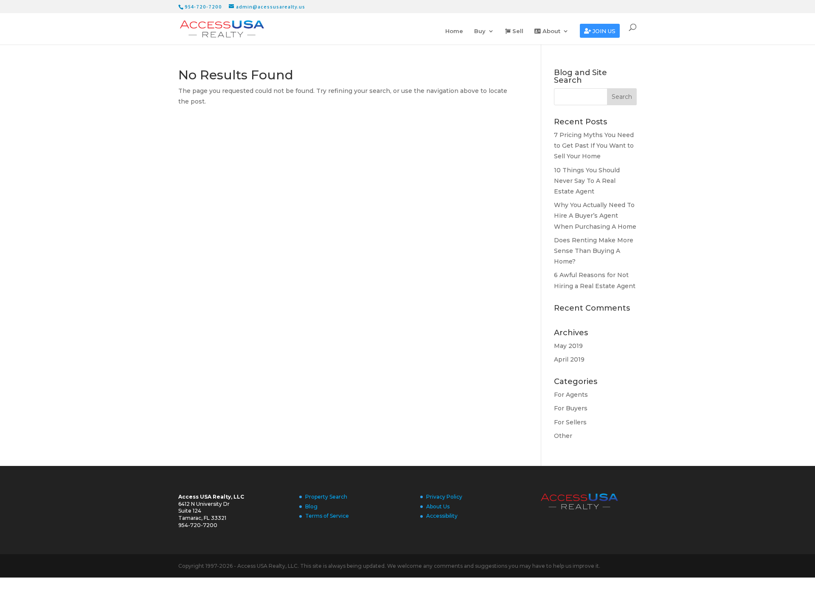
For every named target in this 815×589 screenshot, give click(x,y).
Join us (603, 31)
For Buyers (570, 408)
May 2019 (568, 346)
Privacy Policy (444, 497)
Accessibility (442, 516)
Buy (480, 31)
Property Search (326, 497)
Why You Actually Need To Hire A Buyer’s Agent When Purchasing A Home (595, 215)
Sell (517, 31)
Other (563, 436)
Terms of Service (327, 516)
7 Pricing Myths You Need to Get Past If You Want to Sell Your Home (594, 145)
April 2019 (569, 359)
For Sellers (570, 422)
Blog (311, 506)
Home (454, 31)
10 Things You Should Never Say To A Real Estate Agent (587, 180)
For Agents (571, 394)
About (550, 31)
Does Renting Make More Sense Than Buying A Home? (593, 250)
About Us (438, 506)
